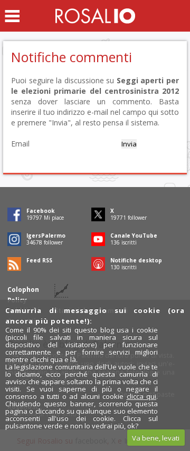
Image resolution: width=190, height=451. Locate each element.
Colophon (23, 289)
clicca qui (142, 396)
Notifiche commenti (71, 57)
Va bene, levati (155, 438)
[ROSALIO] (95, 16)
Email (20, 144)
